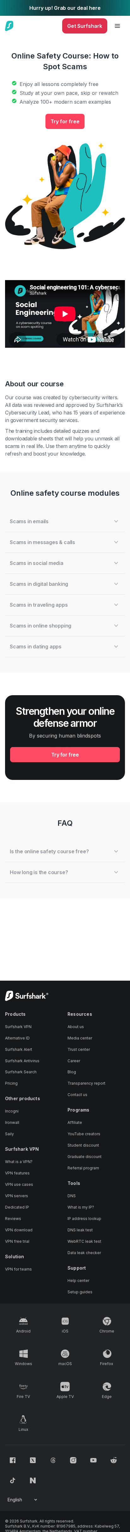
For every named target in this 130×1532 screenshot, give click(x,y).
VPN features (17, 1173)
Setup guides (80, 1292)
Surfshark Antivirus (22, 1060)
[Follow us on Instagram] (73, 1460)
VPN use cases (19, 1184)
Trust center (79, 1049)
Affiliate (75, 1122)
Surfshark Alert (18, 1049)
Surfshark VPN (18, 1026)
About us (76, 1026)
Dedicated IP (17, 1207)
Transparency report (86, 1083)
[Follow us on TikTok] (12, 1480)
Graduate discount (85, 1156)
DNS (72, 1195)
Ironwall (12, 1122)
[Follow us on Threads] (53, 1460)
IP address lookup (84, 1218)
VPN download (18, 1230)
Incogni (12, 1111)
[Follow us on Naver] (32, 1480)
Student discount (83, 1145)
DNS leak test (80, 1230)
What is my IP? (81, 1207)
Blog (72, 1071)
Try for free (65, 121)
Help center (78, 1280)
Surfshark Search (21, 1071)
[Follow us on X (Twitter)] (32, 1460)
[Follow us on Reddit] (113, 1460)
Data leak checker (84, 1252)
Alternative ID (17, 1038)
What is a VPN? (18, 1161)
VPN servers (16, 1195)
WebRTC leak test (84, 1241)
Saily (9, 1133)
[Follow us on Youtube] (93, 1460)
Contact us (77, 1094)
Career (74, 1060)
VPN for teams (18, 1269)
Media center (80, 1038)
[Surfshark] (9, 26)
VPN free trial (17, 1241)
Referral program (83, 1168)
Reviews (13, 1218)
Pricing (11, 1083)
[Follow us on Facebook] (12, 1460)
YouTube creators (84, 1133)
